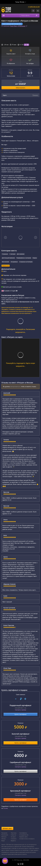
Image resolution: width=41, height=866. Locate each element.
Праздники (4, 833)
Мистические (5, 261)
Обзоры (3, 838)
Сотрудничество (23, 835)
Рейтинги (3, 837)
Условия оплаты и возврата (26, 838)
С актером (12, 254)
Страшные (5, 254)
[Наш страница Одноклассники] (20, 864)
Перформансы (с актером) (23, 258)
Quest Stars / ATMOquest (17, 26)
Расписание (4, 835)
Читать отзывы (11, 76)
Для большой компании (8, 258)
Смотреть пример (20, 710)
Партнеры (13, 833)
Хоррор (35, 258)
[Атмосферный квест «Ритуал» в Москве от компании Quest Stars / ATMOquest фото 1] (20, 237)
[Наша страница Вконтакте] (18, 864)
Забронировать (20, 87)
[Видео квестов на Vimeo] (22, 864)
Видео (3, 840)
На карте (13, 837)
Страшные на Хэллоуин (25, 261)
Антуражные (14, 261)
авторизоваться (15, 386)
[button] (38, 10)
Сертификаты (23, 833)
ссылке (5, 808)
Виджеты (13, 840)
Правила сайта (23, 837)
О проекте (13, 838)
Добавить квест (7, 828)
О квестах (13, 835)
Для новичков (20, 254)
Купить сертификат (21, 714)
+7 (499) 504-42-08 (34, 7)
